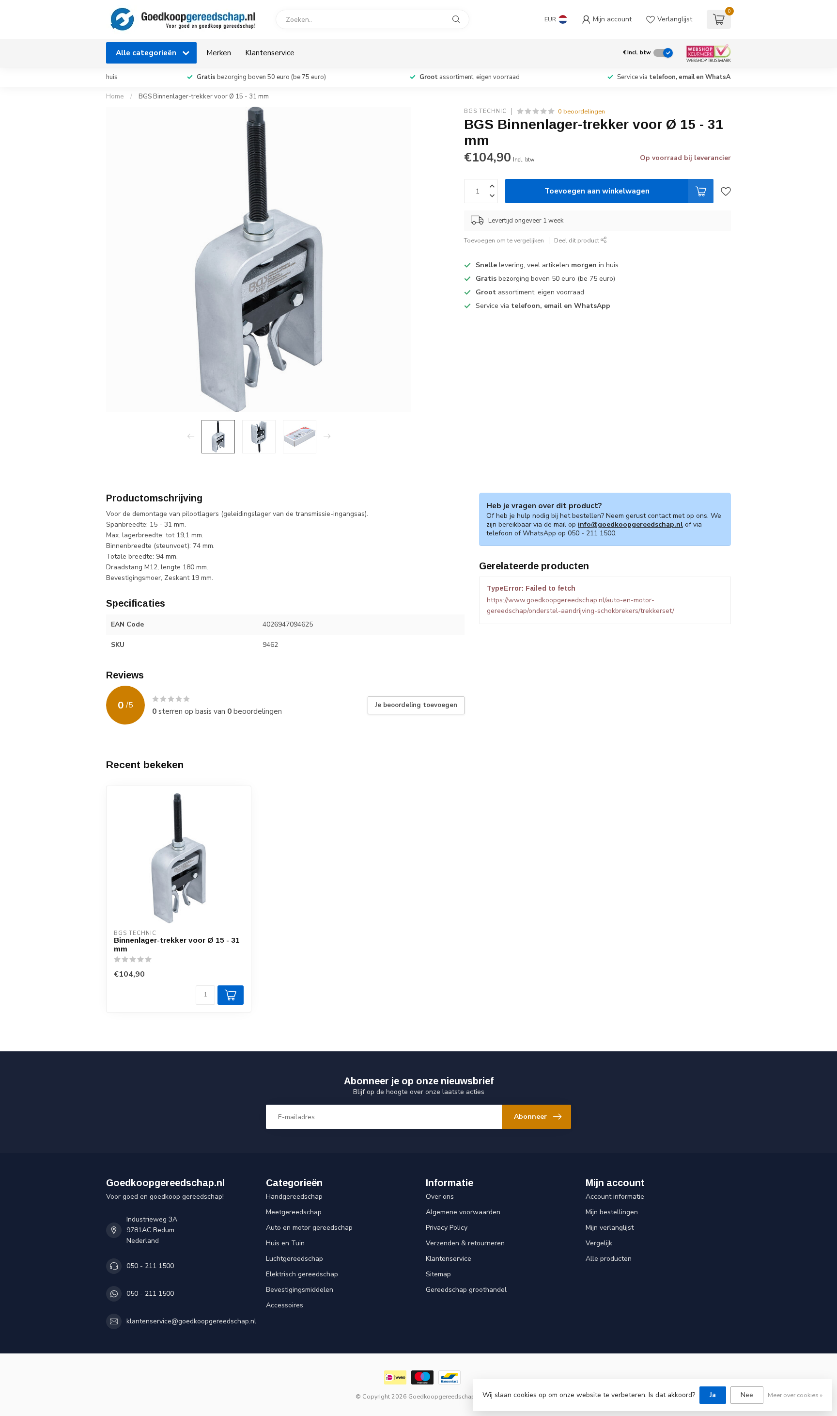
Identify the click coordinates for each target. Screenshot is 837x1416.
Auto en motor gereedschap (309, 1227)
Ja (713, 1395)
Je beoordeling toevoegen (416, 705)
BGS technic (485, 111)
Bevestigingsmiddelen (299, 1289)
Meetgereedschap (294, 1212)
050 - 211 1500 (150, 1266)
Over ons (440, 1196)
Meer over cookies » (795, 1395)
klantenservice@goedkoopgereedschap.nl (191, 1321)
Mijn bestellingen (612, 1212)
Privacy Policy (446, 1227)
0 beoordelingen (581, 111)
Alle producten (609, 1258)
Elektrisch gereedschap (302, 1274)
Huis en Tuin (285, 1243)
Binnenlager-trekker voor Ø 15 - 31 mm (177, 944)
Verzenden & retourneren (465, 1243)
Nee (747, 1395)
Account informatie (615, 1196)
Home (115, 96)
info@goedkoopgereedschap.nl (630, 524)
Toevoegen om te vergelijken (504, 240)
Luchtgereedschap (294, 1258)
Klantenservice (269, 53)
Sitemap (438, 1274)
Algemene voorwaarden (463, 1212)
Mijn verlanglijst (610, 1227)
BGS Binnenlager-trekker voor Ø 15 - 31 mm (204, 96)
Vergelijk (599, 1243)
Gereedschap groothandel (466, 1289)
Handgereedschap (294, 1196)
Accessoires (284, 1305)
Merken (218, 53)
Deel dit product (577, 240)
